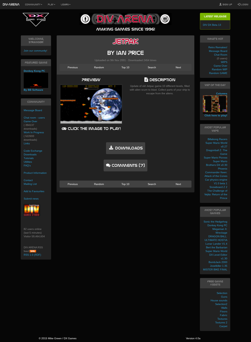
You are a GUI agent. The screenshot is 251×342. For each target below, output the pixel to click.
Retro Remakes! (217, 47)
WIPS (224, 62)
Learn (65, 4)
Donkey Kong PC (217, 225)
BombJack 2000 (218, 262)
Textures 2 (221, 322)
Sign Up (227, 4)
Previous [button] (73, 67)
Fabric (223, 315)
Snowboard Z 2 (218, 187)
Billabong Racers (217, 139)
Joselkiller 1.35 (218, 265)
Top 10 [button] (125, 67)
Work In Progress (34, 132)
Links (27, 143)
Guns (224, 296)
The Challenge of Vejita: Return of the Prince (215, 194)
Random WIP (219, 69)
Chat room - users (34, 117)
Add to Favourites (34, 191)
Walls (224, 307)
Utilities (28, 161)
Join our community (35, 50)
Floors (223, 311)
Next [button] (178, 67)
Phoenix (222, 168)
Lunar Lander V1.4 (216, 243)
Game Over (30, 121)
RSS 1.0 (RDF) (32, 254)
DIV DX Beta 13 (212, 24)
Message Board (33, 110)
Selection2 (221, 304)
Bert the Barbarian (216, 247)
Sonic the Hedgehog (215, 221)
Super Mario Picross (215, 157)
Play (50, 4)
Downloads (30, 154)
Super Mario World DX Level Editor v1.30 (216, 255)
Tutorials (29, 158)
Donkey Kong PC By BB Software (34, 80)
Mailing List (30, 183)
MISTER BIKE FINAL (215, 269)
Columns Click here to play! (216, 104)
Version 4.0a (193, 338)
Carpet (223, 326)
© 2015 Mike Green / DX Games (57, 338)
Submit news (31, 198)
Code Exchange (33, 150)
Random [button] (99, 67)
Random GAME (218, 73)
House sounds (219, 300)
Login (244, 4)
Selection (222, 293)
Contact (28, 180)
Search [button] (152, 67)
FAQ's (27, 165)
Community (32, 4)
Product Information (35, 172)
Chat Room (220, 54)
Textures (222, 318)
